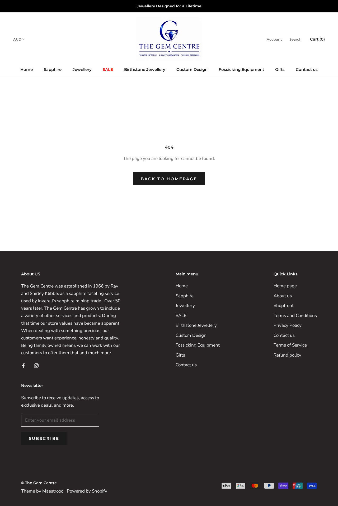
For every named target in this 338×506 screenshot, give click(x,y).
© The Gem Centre (39, 482)
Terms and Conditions (295, 316)
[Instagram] (36, 365)
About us (283, 296)
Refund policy (287, 355)
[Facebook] (23, 365)
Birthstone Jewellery (144, 69)
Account (274, 39)
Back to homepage (169, 178)
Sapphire (53, 69)
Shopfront (284, 306)
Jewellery (82, 69)
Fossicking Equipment (241, 69)
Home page (285, 286)
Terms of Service (290, 345)
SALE (108, 69)
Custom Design (192, 69)
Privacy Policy (288, 325)
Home (26, 69)
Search (295, 39)
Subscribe (44, 438)
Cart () (317, 39)
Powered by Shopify (87, 491)
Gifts (280, 69)
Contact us (307, 69)
